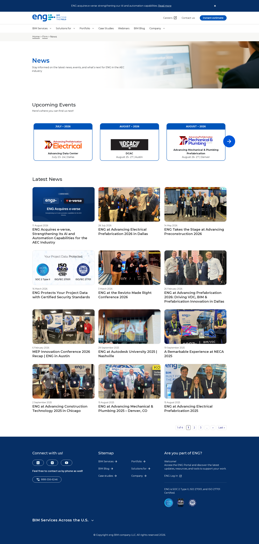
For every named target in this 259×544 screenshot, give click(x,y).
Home (36, 36)
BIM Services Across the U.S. (60, 520)
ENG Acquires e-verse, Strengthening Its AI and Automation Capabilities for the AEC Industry (59, 235)
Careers (167, 17)
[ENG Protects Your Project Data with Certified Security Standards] (64, 284)
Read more (164, 5)
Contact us (188, 17)
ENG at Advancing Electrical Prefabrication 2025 (188, 408)
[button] (229, 141)
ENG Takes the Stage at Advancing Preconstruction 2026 (194, 231)
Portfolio (85, 28)
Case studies (106, 475)
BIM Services (40, 28)
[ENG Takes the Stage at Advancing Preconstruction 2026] (195, 221)
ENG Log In (171, 475)
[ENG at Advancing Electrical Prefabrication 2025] (195, 398)
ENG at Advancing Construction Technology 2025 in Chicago (59, 408)
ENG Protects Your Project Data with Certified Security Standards (61, 295)
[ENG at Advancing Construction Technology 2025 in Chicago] (64, 398)
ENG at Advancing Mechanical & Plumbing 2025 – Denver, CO (125, 408)
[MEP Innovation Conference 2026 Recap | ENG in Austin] (64, 343)
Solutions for (63, 28)
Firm (45, 36)
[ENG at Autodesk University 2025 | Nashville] (129, 343)
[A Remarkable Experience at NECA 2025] (195, 343)
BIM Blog (139, 28)
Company (155, 28)
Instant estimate (213, 17)
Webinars (123, 28)
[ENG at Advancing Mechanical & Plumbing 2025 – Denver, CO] (129, 398)
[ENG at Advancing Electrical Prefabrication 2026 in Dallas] (129, 221)
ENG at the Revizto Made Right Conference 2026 (125, 295)
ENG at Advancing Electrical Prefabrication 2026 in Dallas (123, 231)
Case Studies (106, 28)
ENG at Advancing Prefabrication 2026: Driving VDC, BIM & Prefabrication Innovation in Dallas (194, 297)
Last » (221, 427)
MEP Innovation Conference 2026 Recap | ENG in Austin (61, 354)
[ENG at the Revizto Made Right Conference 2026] (129, 284)
